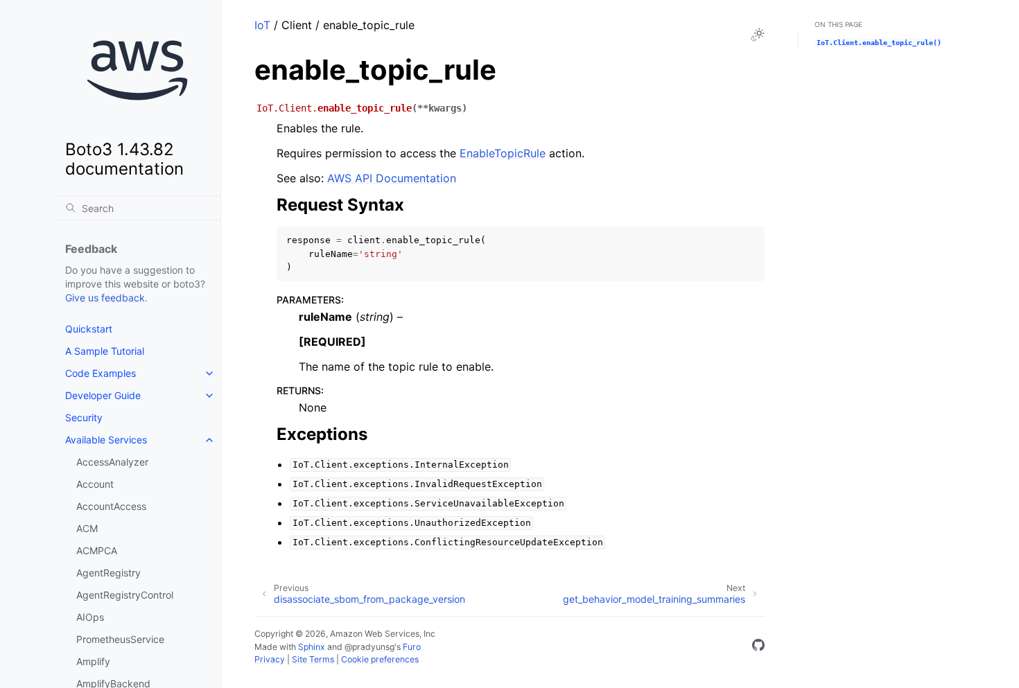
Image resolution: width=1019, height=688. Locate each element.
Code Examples (100, 373)
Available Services (106, 440)
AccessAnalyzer (112, 462)
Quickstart (88, 329)
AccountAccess (111, 506)
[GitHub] (758, 647)
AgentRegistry (108, 573)
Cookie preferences (380, 659)
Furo (412, 647)
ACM (87, 528)
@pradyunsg (369, 647)
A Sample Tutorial (104, 351)
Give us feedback (105, 297)
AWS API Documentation (391, 178)
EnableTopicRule (503, 153)
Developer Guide (103, 395)
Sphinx (311, 647)
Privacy (269, 659)
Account (95, 484)
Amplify (93, 661)
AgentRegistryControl (124, 595)
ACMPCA (96, 550)
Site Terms (313, 659)
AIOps (90, 617)
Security (84, 417)
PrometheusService (120, 639)
